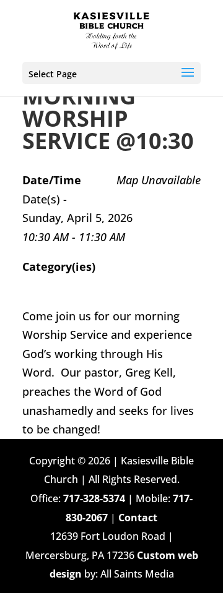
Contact (137, 517)
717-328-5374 (94, 498)
